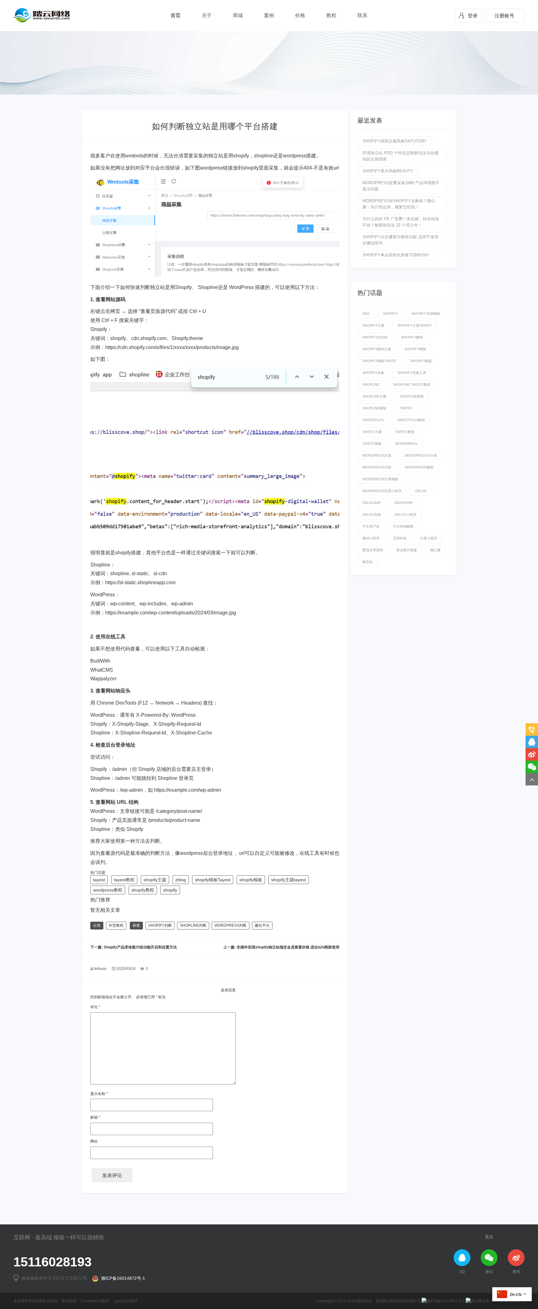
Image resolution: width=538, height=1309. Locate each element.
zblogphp (403, 503)
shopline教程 (412, 396)
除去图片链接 (406, 550)
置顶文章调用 (372, 550)
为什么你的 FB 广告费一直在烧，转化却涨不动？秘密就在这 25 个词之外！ (400, 222)
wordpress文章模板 (380, 479)
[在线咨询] (532, 742)
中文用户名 (371, 526)
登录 (473, 15)
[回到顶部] (532, 779)
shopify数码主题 (376, 349)
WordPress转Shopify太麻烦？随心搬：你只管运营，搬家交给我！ (398, 203)
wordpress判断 (231, 925)
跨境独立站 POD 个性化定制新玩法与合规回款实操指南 (400, 156)
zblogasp (371, 503)
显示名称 (99, 1094)
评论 (95, 1007)
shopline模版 (374, 408)
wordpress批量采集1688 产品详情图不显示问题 (400, 185)
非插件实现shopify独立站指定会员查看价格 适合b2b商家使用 (288, 947)
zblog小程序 (405, 514)
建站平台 (262, 925)
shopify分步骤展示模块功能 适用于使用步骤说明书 (400, 240)
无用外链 (400, 538)
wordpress (406, 443)
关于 (207, 15)
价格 (300, 15)
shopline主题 (374, 396)
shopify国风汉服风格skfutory (394, 141)
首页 (176, 15)
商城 (238, 15)
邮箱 (95, 1117)
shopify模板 (250, 879)
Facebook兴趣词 (95, 1301)
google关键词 (126, 1301)
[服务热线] (532, 729)
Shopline (371, 384)
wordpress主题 (376, 455)
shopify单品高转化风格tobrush (395, 255)
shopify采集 (373, 373)
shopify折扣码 (375, 337)
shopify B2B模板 (425, 313)
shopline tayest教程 (411, 384)
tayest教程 (124, 879)
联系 (362, 15)
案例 (269, 15)
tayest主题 (372, 432)
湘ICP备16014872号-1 (121, 1278)
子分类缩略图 (403, 526)
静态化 (367, 562)
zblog (180, 879)
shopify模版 (421, 361)
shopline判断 (193, 925)
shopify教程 (142, 889)
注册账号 (504, 15)
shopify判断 (160, 925)
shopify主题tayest (288, 879)
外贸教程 (116, 925)
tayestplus (373, 420)
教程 (331, 15)
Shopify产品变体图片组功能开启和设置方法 (140, 947)
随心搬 (435, 550)
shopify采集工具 (412, 373)
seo (366, 313)
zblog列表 (371, 514)
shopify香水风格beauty (387, 171)
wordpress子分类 (421, 455)
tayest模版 (372, 443)
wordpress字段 (376, 467)
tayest (99, 879)
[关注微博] (532, 754)
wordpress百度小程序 (382, 491)
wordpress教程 (107, 889)
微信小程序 (371, 538)
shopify (170, 889)
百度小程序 (428, 538)
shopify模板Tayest (212, 879)
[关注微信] (532, 767)
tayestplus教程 (411, 420)
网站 (94, 1141)
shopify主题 (155, 879)
